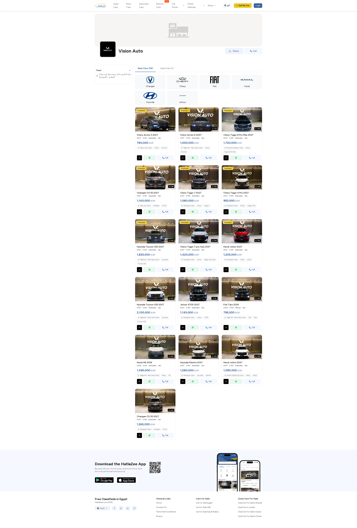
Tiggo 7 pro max (209, 260)
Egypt (102, 508)
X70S (206, 317)
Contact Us (161, 507)
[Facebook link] (114, 508)
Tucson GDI (142, 264)
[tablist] (155, 68)
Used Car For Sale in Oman (250, 516)
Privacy (159, 516)
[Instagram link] (134, 508)
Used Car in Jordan (246, 507)
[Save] (172, 110)
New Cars (128, 6)
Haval (242, 260)
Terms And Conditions (166, 512)
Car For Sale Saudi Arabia (207, 512)
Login (257, 5)
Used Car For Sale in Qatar (249, 512)
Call (255, 51)
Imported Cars (143, 6)
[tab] (145, 68)
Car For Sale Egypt (204, 503)
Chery (157, 148)
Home (159, 503)
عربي (228, 5)
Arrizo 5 (164, 148)
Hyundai (165, 260)
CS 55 (164, 206)
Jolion (249, 260)
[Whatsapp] (149, 157)
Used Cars (115, 6)
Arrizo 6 (183, 152)
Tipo (255, 317)
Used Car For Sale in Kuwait (250, 503)
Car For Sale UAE (203, 507)
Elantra (208, 375)
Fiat (250, 317)
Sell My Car (244, 5)
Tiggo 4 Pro (251, 206)
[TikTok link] (121, 508)
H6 (169, 375)
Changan (156, 206)
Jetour (199, 317)
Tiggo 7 (206, 206)
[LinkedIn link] (128, 508)
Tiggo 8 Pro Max (230, 152)
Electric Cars (162, 5)
